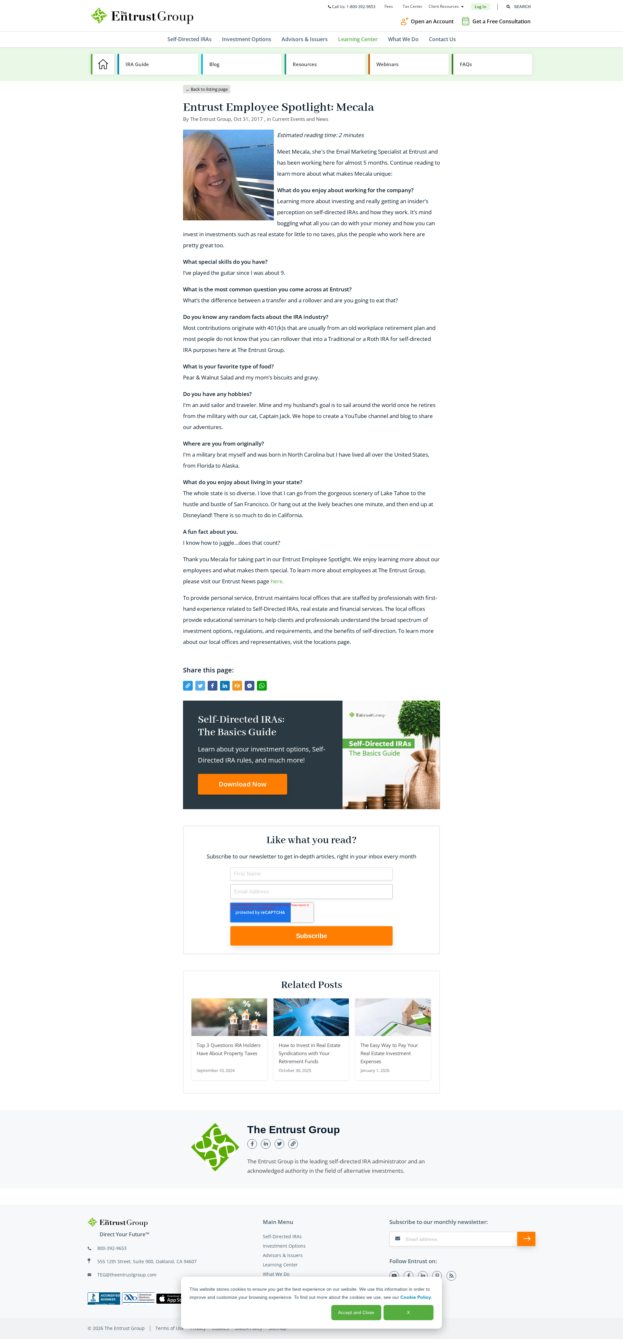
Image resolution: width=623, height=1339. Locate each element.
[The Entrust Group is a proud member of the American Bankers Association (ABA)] (138, 1298)
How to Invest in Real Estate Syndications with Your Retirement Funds (309, 1053)
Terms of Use (169, 1328)
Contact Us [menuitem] (442, 39)
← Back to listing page (207, 89)
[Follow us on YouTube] (394, 1276)
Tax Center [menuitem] (412, 6)
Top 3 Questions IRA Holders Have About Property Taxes (229, 1049)
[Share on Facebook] (212, 686)
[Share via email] (237, 686)
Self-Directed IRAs (282, 1236)
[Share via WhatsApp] (262, 686)
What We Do (276, 1274)
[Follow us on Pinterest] (437, 1276)
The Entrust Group (210, 119)
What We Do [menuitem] (403, 39)
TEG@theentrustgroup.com (126, 1275)
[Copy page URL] (188, 686)
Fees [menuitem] (389, 6)
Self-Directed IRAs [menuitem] (189, 39)
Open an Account (432, 21)
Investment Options (284, 1246)
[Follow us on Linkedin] (423, 1276)
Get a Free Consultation (501, 21)
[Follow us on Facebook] (408, 1276)
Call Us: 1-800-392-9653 (353, 6)
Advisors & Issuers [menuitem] (305, 39)
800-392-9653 (112, 1248)
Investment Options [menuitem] (246, 39)
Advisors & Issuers (283, 1255)
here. (277, 581)
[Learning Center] (102, 64)
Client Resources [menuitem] (444, 6)
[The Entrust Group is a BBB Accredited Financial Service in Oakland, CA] (104, 1298)
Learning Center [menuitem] (358, 39)
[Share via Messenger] (249, 686)
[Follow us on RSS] (451, 1276)
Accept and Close (356, 1312)
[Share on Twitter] (200, 686)
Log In (480, 6)
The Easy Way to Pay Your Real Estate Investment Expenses (389, 1053)
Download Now (242, 784)
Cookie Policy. (416, 1297)
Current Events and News (300, 119)
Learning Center (280, 1265)
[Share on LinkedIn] (225, 686)
